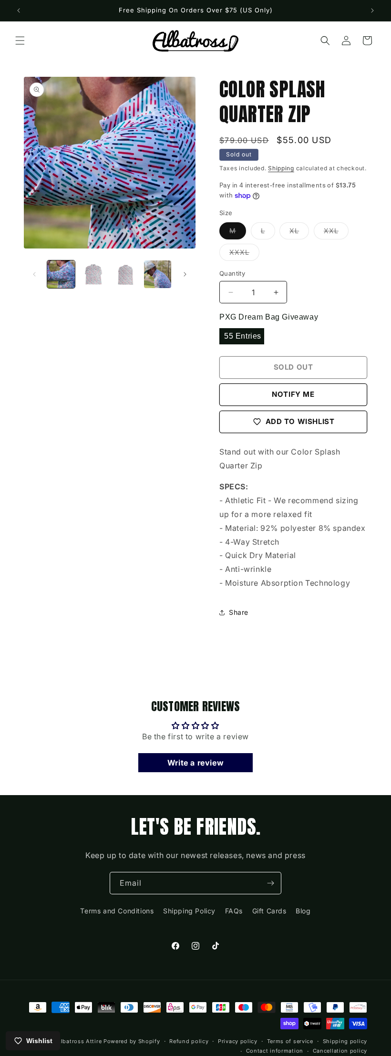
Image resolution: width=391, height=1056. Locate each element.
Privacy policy (237, 1041)
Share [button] (238, 612)
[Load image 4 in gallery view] (158, 274)
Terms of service (290, 1041)
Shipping (281, 168)
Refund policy (188, 1041)
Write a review (195, 762)
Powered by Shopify (131, 1041)
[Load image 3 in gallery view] (125, 274)
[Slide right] (185, 274)
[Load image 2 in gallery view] (93, 274)
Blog (303, 911)
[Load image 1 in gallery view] (61, 274)
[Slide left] (34, 274)
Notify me (293, 394)
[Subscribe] (270, 883)
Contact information (274, 1050)
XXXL (244, 254)
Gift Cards (269, 911)
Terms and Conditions (117, 911)
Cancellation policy (340, 1050)
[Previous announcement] (18, 10)
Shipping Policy (189, 911)
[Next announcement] (372, 10)
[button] (20, 40)
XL (299, 232)
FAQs (234, 911)
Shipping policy (345, 1041)
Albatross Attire (79, 1041)
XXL (336, 232)
